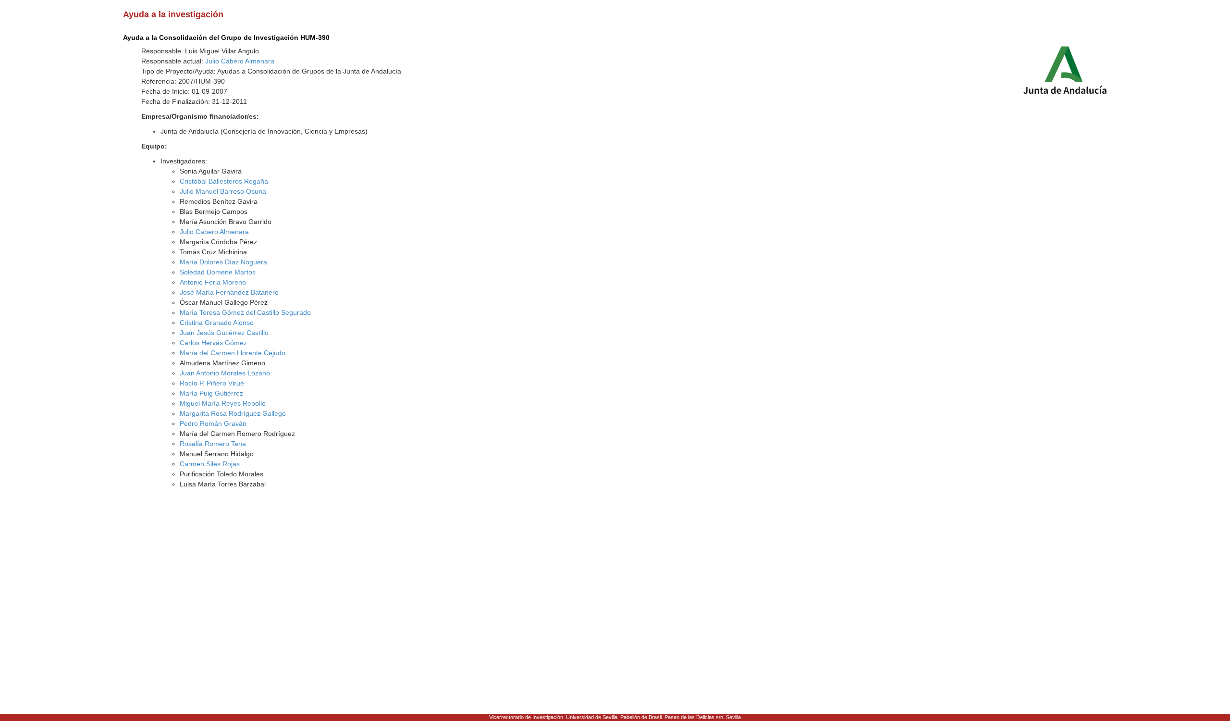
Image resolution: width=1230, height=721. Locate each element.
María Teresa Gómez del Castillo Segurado (245, 312)
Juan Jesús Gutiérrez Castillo (224, 332)
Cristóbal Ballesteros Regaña (224, 181)
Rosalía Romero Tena (213, 444)
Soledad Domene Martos (218, 272)
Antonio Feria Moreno (213, 282)
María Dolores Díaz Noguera (223, 262)
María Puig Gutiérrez (211, 393)
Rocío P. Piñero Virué (212, 383)
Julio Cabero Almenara (239, 61)
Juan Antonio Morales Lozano (225, 373)
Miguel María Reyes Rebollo (223, 403)
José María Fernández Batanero (229, 292)
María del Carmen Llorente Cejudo (232, 353)
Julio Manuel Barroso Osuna (223, 191)
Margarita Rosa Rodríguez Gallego (233, 413)
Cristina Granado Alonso (217, 322)
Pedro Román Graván (213, 423)
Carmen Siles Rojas (210, 464)
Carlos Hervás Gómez (213, 343)
